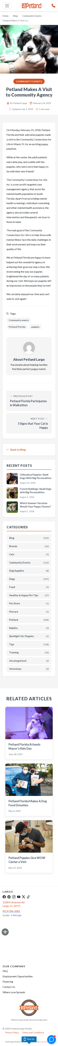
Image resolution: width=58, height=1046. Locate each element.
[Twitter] (23, 896)
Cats (29, 554)
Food (29, 587)
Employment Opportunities (18, 976)
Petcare (29, 611)
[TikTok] (28, 896)
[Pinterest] (9, 896)
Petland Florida (17, 326)
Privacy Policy (12, 1032)
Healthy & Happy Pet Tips (29, 595)
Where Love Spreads (14, 992)
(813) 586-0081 (11, 911)
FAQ (5, 970)
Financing (8, 981)
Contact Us (9, 986)
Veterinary (29, 668)
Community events (19, 320)
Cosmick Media (46, 1042)
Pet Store (29, 603)
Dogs (29, 578)
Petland (29, 619)
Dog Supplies (29, 570)
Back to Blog (18, 449)
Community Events (32, 15)
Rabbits (29, 627)
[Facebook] (4, 896)
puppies (35, 326)
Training (29, 652)
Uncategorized (29, 660)
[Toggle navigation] (7, 5)
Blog (15, 15)
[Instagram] (13, 896)
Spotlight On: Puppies (29, 636)
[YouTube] (18, 896)
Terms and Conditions (33, 1032)
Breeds (29, 546)
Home (6, 15)
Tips (29, 644)
